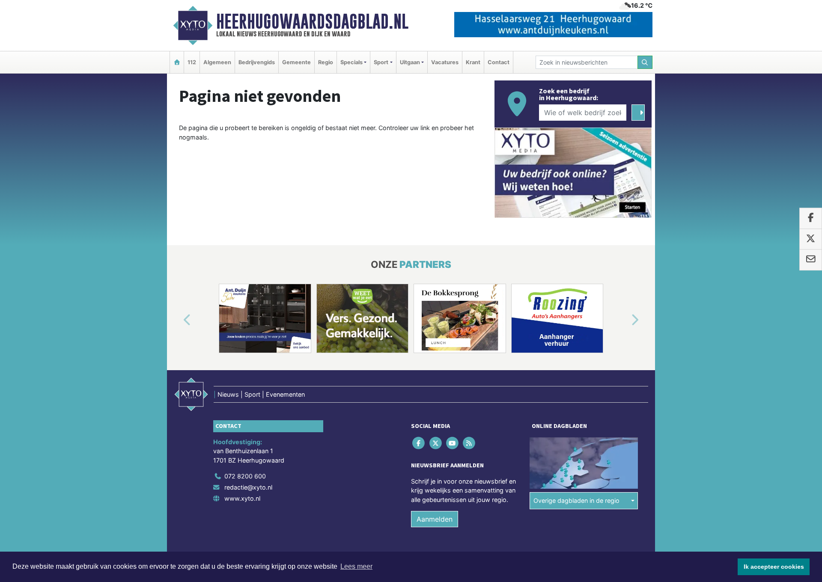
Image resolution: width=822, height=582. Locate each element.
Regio (325, 62)
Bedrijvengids (256, 62)
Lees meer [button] (356, 566)
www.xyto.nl (242, 498)
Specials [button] (351, 62)
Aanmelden (435, 519)
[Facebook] (419, 442)
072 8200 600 (245, 476)
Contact (498, 62)
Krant (473, 62)
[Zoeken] (645, 62)
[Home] (177, 62)
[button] (177, 320)
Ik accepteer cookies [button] (774, 566)
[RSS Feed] (470, 442)
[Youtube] (452, 442)
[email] (811, 259)
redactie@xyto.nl (248, 487)
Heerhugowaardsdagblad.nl (312, 21)
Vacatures (445, 62)
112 (192, 62)
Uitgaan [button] (410, 62)
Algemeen (217, 62)
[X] (436, 442)
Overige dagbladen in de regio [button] (576, 500)
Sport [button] (381, 62)
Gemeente (296, 62)
